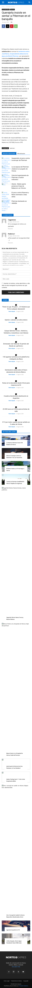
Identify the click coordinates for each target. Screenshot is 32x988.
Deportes (12, 9)
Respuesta (10, 228)
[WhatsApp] (16, 26)
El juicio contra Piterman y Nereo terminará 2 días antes (20, 195)
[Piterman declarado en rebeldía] (6, 205)
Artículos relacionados (9, 153)
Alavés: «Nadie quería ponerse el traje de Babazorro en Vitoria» (19, 186)
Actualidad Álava (10, 6)
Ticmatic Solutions (23, 986)
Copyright (25, 981)
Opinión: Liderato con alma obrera (16, 320)
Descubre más (16, 967)
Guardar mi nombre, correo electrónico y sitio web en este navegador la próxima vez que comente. (16, 285)
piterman (12, 148)
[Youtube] (23, 972)
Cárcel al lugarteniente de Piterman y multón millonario (20, 177)
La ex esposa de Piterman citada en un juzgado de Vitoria (20, 169)
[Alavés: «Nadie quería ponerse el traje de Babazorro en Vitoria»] (6, 186)
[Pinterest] (12, 26)
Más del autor (21, 153)
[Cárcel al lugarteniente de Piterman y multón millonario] (6, 180)
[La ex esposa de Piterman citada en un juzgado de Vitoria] (6, 171)
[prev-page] (3, 210)
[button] (3, 2)
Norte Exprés (12, 311)
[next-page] (6, 210)
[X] (7, 26)
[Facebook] (3, 26)
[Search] (29, 2)
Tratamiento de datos (16, 981)
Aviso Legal (6, 981)
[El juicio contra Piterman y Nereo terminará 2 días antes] (6, 197)
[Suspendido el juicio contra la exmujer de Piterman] (6, 162)
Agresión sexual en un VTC (13, 930)
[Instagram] (13, 972)
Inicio (3, 6)
